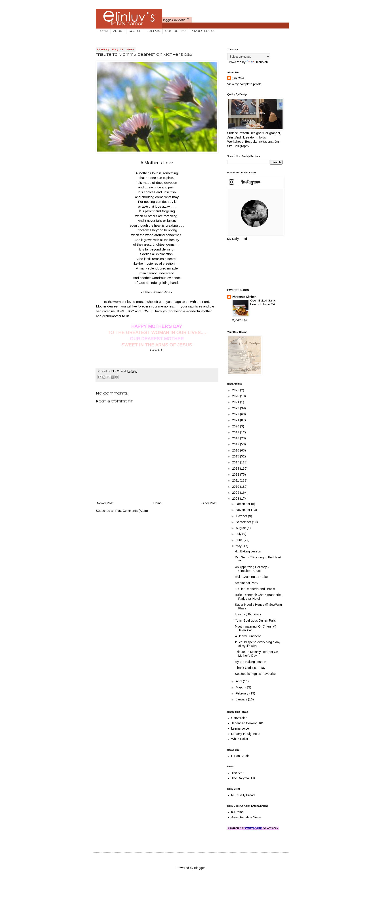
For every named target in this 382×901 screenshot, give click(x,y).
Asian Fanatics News (246, 817)
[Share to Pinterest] (116, 377)
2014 (236, 462)
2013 (236, 468)
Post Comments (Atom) (131, 510)
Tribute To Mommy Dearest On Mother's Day (256, 653)
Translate (262, 62)
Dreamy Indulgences (245, 734)
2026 (236, 390)
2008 (236, 498)
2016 (236, 450)
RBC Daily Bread (243, 795)
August (241, 528)
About (118, 31)
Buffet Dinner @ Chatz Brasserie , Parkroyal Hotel (259, 596)
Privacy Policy (203, 31)
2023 (236, 408)
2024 (236, 402)
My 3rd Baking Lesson (250, 662)
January (242, 699)
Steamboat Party (246, 583)
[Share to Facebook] (112, 377)
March (240, 687)
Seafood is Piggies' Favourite (255, 673)
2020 (236, 426)
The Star (237, 773)
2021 (236, 420)
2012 (236, 474)
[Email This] (99, 377)
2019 (236, 432)
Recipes (153, 31)
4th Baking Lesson (248, 551)
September (244, 522)
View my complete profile (244, 84)
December (243, 504)
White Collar (239, 739)
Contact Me (175, 31)
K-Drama (237, 812)
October (242, 516)
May (239, 546)
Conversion (239, 718)
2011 (236, 480)
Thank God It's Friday (250, 668)
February (242, 693)
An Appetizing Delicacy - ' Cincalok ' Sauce (252, 569)
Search (135, 31)
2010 (236, 486)
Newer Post (105, 503)
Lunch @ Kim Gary (248, 614)
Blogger (199, 868)
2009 (236, 492)
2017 (236, 444)
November (243, 510)
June (240, 540)
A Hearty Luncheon (248, 636)
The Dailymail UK (243, 778)
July (239, 534)
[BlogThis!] (104, 377)
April (239, 681)
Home (103, 31)
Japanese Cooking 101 (247, 723)
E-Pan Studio (240, 756)
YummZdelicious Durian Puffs (255, 620)
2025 (236, 396)
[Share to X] (108, 377)
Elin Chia (238, 78)
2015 (236, 456)
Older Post (208, 503)
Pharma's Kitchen (244, 297)
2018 (236, 438)
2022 (236, 414)
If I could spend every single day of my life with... (257, 644)
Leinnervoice (240, 728)
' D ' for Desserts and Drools (255, 589)
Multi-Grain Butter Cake (251, 577)
